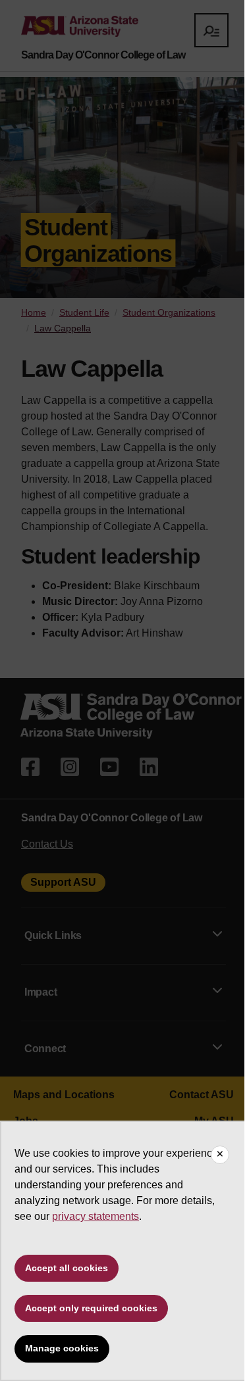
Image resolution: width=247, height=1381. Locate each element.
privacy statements (95, 1216)
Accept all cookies (66, 1268)
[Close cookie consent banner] (220, 1155)
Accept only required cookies (91, 1308)
